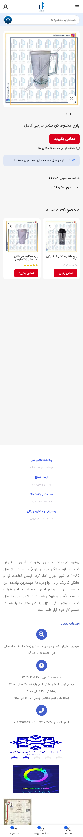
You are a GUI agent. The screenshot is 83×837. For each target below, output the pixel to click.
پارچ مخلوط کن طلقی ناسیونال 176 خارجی (26, 258)
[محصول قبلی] (77, 114)
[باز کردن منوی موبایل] (77, 6)
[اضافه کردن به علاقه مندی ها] (51, 226)
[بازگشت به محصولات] (71, 114)
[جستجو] (8, 20)
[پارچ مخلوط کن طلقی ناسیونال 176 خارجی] (22, 236)
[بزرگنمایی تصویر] (71, 99)
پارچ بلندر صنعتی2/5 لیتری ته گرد (61, 258)
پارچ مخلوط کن (61, 187)
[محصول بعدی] (66, 114)
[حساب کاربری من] (5, 6)
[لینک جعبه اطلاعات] (41, 464)
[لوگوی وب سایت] (41, 6)
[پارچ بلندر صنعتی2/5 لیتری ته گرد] (61, 236)
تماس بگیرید (64, 139)
